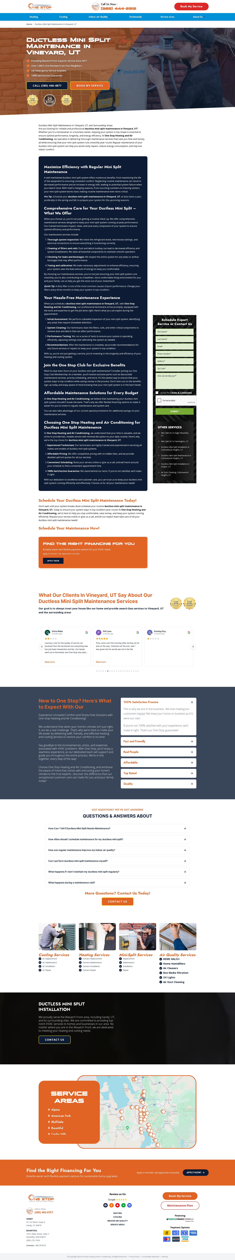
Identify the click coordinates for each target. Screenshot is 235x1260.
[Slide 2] (99, 671)
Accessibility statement (150, 1257)
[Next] (193, 646)
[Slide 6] (107, 671)
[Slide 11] (118, 671)
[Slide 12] (120, 671)
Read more (50, 662)
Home (29, 24)
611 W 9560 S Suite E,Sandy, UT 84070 (36, 1224)
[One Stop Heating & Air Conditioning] (40, 6)
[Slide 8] (112, 671)
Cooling (63, 16)
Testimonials (135, 16)
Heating (34, 16)
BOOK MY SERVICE (89, 85)
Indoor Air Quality (98, 16)
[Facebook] (105, 1205)
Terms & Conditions (181, 392)
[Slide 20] (138, 671)
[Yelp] (117, 1205)
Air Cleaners (170, 968)
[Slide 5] (105, 671)
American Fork (61, 1116)
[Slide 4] (103, 671)
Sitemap (165, 1257)
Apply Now (53, 560)
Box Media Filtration (175, 972)
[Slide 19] (136, 671)
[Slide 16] (129, 671)
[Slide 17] (131, 671)
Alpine (55, 1109)
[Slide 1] (96, 671)
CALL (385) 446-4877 (47, 85)
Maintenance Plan (180, 1205)
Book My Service (191, 6)
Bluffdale (57, 1122)
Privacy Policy (134, 1257)
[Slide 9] (114, 671)
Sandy (29, 1219)
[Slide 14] (125, 671)
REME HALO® (171, 959)
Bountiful (57, 1128)
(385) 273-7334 (33, 1240)
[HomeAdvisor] (111, 1205)
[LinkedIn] (129, 1205)
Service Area (167, 16)
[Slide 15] (127, 671)
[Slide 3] (101, 671)
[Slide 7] (109, 671)
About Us (198, 16)
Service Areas (117, 1224)
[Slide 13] (122, 671)
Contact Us (117, 901)
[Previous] (42, 646)
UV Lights (169, 977)
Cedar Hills (58, 1134)
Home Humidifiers (174, 963)
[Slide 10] (116, 671)
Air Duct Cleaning (173, 982)
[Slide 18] (133, 671)
